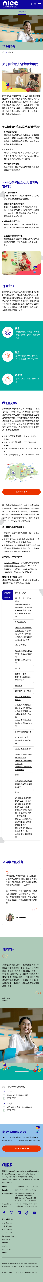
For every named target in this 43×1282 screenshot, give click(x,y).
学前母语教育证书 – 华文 (14, 566)
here (21, 1186)
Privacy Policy (7, 1272)
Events (5, 1242)
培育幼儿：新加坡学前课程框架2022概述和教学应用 (23, 822)
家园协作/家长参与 (23, 749)
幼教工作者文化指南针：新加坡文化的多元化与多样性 (23, 813)
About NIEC (7, 1233)
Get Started (7, 1229)
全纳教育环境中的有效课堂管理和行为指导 (23, 723)
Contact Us (6, 1249)
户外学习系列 (20, 593)
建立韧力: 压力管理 (23, 691)
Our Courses (7, 1223)
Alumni (5, 1246)
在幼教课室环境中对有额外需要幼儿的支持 (23, 714)
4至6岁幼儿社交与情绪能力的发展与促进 (23, 740)
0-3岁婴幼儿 (20, 622)
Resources (6, 1239)
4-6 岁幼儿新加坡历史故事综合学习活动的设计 (23, 784)
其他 (17, 792)
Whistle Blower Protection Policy (27, 1272)
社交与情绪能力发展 (23, 732)
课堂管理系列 (20, 645)
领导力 (18, 668)
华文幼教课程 (7, 1226)
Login (4, 1252)
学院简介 (22, 12)
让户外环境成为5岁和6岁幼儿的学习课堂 (23, 614)
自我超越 (18, 686)
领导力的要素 (20, 674)
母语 (17, 775)
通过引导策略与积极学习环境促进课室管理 (23, 654)
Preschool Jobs (8, 1236)
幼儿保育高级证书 (11, 563)
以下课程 (9, 580)
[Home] (3, 52)
